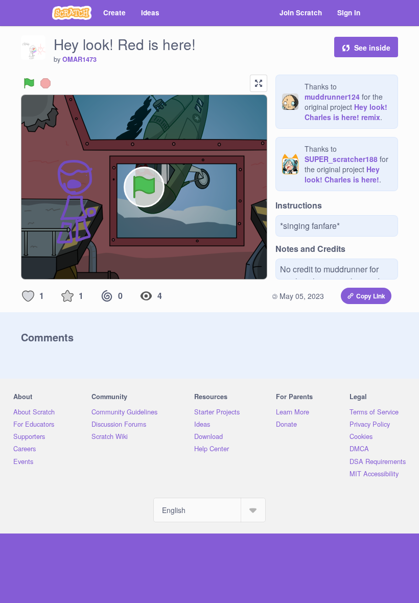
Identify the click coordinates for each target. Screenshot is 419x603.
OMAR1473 (79, 59)
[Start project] (29, 83)
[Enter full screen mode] (258, 83)
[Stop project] (45, 83)
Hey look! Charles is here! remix (346, 112)
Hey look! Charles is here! (342, 174)
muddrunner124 (332, 96)
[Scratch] (71, 13)
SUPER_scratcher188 (341, 159)
